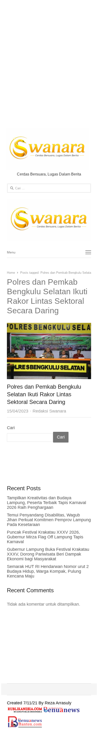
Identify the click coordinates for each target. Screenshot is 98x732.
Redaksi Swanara (49, 411)
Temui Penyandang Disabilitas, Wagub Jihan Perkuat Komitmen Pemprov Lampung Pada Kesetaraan (49, 520)
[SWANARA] (49, 220)
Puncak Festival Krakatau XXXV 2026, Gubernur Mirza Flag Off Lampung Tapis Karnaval (45, 537)
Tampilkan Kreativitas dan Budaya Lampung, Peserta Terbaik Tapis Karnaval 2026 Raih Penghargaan (46, 502)
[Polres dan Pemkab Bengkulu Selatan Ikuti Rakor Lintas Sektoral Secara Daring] (49, 326)
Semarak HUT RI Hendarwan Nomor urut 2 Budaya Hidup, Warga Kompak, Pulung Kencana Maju (48, 571)
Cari (11, 427)
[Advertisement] (49, 65)
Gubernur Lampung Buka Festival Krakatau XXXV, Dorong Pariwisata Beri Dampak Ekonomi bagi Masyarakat (48, 554)
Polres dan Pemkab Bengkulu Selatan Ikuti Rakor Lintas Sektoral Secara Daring (44, 394)
